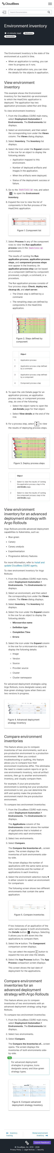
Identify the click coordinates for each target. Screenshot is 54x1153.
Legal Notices (29, 1150)
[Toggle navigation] (50, 4)
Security (40, 1150)
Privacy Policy (15, 1150)
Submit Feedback (42, 1142)
